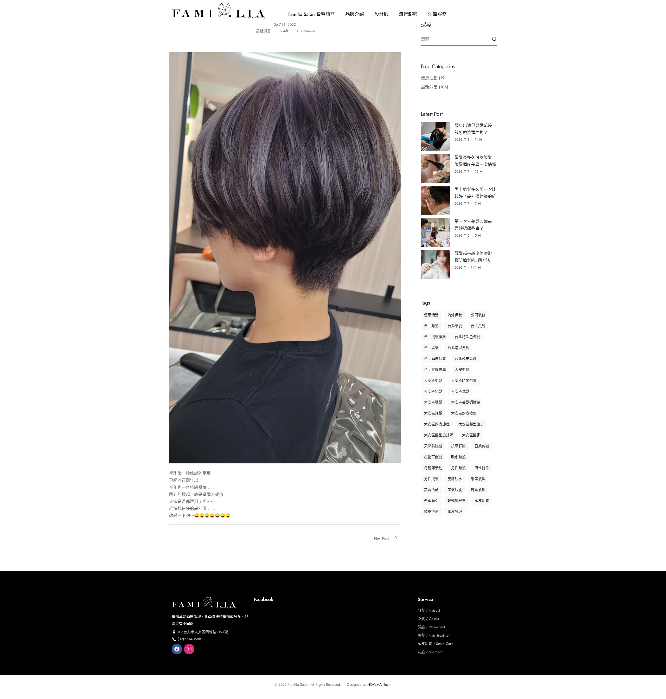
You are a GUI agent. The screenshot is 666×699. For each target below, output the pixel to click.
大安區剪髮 (433, 380)
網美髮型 (478, 478)
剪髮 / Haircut (429, 610)
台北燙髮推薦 (435, 336)
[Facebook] (177, 649)
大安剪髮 (462, 369)
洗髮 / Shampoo (431, 652)
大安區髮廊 (471, 435)
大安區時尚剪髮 (464, 380)
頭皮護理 (454, 511)
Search (494, 39)
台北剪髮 (431, 325)
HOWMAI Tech (378, 684)
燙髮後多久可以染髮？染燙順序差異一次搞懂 (475, 160)
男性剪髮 (458, 467)
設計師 (381, 14)
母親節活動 (433, 467)
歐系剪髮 (458, 456)
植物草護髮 (433, 456)
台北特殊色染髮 (467, 336)
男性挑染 (482, 467)
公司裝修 (478, 315)
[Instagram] (189, 649)
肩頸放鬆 (478, 489)
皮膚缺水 (454, 478)
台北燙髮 (478, 325)
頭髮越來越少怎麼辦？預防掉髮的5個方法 (475, 256)
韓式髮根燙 (456, 500)
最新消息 (263, 31)
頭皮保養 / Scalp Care (435, 643)
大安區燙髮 (433, 402)
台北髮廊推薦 (435, 369)
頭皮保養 (482, 500)
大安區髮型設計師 (438, 435)
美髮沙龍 (454, 489)
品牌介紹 (354, 14)
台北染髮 (454, 325)
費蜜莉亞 (431, 500)
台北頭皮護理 (466, 358)
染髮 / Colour (428, 618)
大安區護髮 (433, 413)
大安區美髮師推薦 (465, 402)
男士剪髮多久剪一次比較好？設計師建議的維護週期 (475, 193)
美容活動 (431, 489)
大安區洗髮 (460, 391)
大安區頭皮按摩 (464, 413)
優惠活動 (429, 78)
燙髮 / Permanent (431, 627)
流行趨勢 (408, 14)
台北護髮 (431, 347)
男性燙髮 (431, 478)
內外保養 (454, 315)
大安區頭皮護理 (437, 424)
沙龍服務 (437, 14)
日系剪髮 (482, 446)
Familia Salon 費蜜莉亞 (311, 14)
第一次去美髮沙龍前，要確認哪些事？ (475, 224)
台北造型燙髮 (458, 347)
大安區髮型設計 (471, 424)
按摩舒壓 (458, 446)
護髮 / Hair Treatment (434, 635)
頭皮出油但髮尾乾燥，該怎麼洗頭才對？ (475, 128)
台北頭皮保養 (435, 358)
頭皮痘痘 (431, 511)
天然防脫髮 (433, 446)
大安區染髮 (433, 391)
